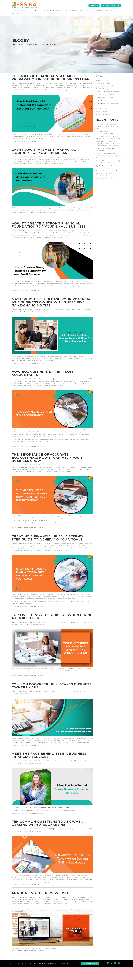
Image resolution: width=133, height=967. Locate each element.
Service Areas (43, 10)
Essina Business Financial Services (55, 807)
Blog (111, 10)
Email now (94, 5)
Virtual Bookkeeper (43, 90)
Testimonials (102, 10)
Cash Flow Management (42, 85)
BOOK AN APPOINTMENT (111, 5)
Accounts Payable (69, 83)
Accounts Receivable (84, 83)
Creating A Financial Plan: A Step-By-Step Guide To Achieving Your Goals (48, 537)
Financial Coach (49, 88)
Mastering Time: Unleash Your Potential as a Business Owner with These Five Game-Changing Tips (52, 302)
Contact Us (16, 13)
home (14, 10)
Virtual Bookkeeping (59, 90)
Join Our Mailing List (90, 963)
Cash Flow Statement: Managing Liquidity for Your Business (44, 151)
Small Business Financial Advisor (23, 90)
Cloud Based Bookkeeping (105, 94)
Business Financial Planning (22, 85)
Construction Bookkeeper (32, 88)
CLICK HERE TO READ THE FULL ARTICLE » (28, 141)
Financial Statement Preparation (67, 88)
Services (30, 10)
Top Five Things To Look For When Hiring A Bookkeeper (52, 616)
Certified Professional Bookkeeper (64, 85)
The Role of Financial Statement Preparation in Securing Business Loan (51, 77)
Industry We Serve (87, 10)
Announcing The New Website (41, 893)
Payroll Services (86, 88)
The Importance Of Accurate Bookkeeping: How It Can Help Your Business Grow (47, 458)
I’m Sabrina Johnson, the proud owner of (40, 807)
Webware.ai (64, 963)
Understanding (71, 10)
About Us (21, 10)
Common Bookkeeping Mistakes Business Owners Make (51, 685)
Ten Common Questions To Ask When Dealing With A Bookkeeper (47, 823)
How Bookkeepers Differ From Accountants (42, 373)
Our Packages (58, 10)
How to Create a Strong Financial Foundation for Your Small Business (49, 224)
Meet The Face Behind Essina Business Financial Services (49, 755)
